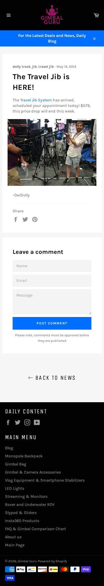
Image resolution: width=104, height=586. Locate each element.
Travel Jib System (36, 100)
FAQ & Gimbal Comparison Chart (35, 528)
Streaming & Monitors (26, 496)
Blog (9, 447)
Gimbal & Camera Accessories (33, 472)
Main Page (14, 545)
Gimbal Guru (27, 561)
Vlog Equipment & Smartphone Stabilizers (45, 480)
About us (13, 536)
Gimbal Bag (15, 464)
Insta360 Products (22, 520)
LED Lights (14, 488)
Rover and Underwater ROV (30, 504)
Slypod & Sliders (21, 512)
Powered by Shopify (52, 561)
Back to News (54, 377)
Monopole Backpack (24, 456)
